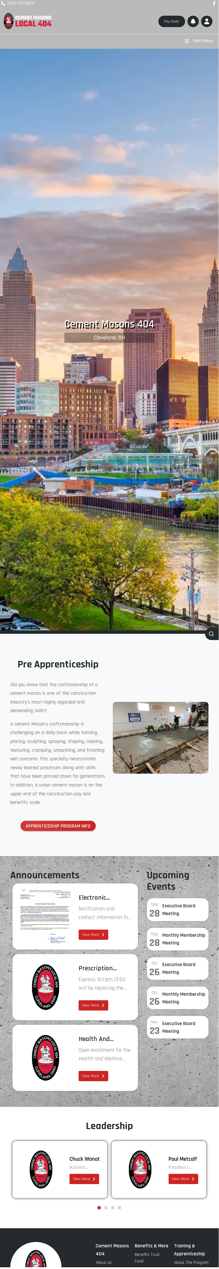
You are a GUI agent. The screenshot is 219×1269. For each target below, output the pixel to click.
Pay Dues (171, 21)
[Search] (212, 634)
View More (90, 934)
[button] (206, 21)
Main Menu (203, 41)
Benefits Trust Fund (147, 1258)
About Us (104, 1262)
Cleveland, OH (109, 337)
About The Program (191, 1262)
